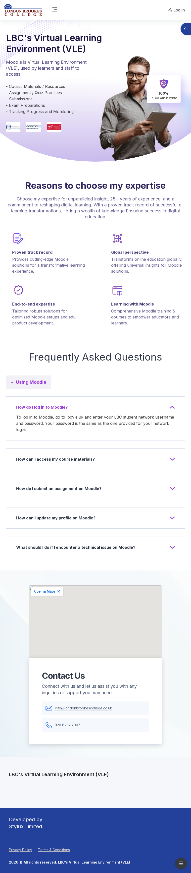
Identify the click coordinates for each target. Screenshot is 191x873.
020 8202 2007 (67, 725)
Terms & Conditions (54, 850)
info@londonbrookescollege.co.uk (83, 708)
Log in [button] (179, 9)
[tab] (28, 382)
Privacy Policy (20, 850)
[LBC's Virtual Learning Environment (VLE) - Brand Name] (23, 10)
